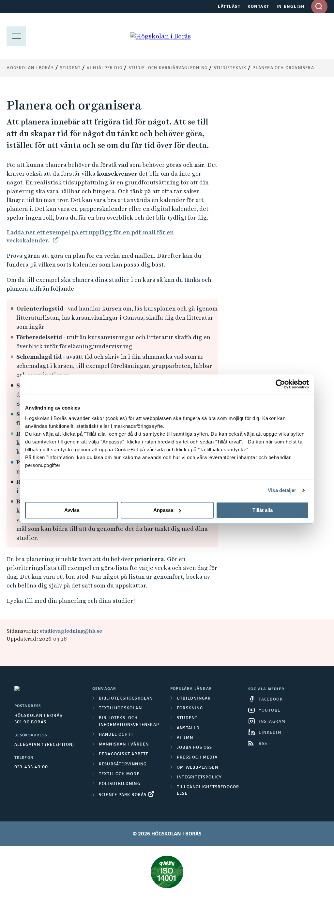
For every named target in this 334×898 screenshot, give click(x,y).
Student (70, 68)
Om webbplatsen (197, 767)
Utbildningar (194, 698)
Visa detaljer (282, 490)
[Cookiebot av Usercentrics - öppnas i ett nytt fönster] (280, 384)
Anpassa (163, 510)
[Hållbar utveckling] (167, 872)
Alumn (185, 738)
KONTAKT (258, 7)
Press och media (197, 757)
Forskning (190, 708)
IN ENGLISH (291, 7)
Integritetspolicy (199, 777)
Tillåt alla (262, 510)
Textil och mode (119, 774)
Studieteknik (230, 68)
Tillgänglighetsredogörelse (208, 790)
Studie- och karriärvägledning (168, 68)
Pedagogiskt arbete (124, 754)
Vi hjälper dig (104, 68)
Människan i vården (124, 744)
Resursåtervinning (122, 764)
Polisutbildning (119, 784)
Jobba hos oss (194, 748)
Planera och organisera (283, 68)
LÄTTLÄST (229, 7)
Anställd (188, 728)
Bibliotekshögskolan (126, 698)
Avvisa (71, 510)
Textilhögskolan (120, 708)
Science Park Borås (123, 795)
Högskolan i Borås (30, 68)
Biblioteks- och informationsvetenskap (129, 721)
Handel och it (116, 734)
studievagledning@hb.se (70, 631)
